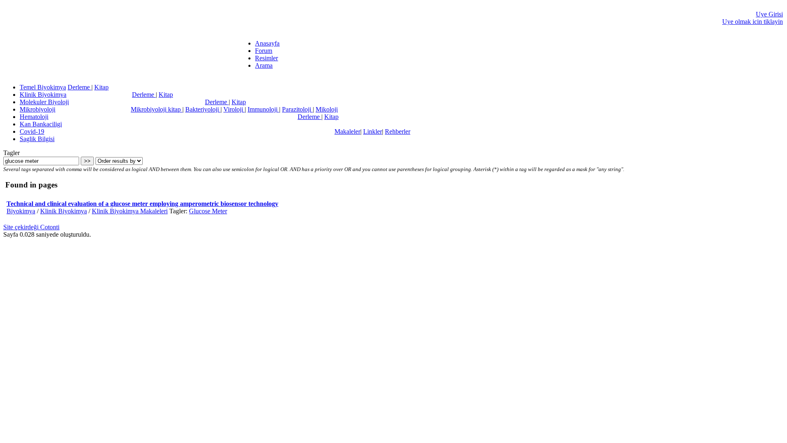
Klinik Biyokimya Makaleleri (130, 211)
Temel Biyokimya (43, 87)
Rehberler (397, 131)
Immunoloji (263, 109)
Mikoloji (327, 109)
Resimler (266, 58)
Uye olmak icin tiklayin (752, 21)
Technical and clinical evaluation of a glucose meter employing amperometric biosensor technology (142, 203)
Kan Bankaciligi (41, 124)
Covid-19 (32, 131)
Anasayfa (267, 43)
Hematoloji (34, 116)
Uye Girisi (769, 14)
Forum (263, 50)
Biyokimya (21, 211)
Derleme (79, 87)
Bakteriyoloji (203, 109)
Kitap (101, 87)
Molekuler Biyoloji (44, 101)
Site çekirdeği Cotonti (31, 227)
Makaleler (347, 131)
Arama (264, 65)
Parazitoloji (297, 109)
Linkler (372, 131)
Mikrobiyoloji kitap (156, 109)
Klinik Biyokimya (43, 94)
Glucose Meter (208, 211)
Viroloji (234, 109)
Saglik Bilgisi (37, 138)
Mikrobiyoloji (37, 109)
